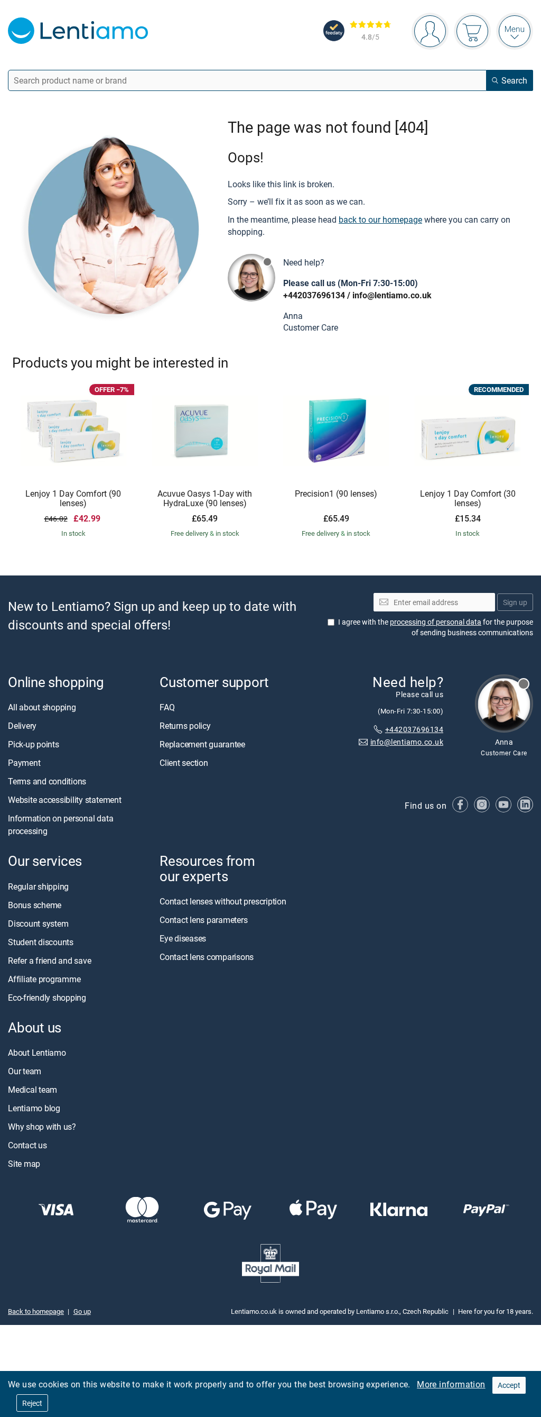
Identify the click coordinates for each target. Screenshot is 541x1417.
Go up (82, 1311)
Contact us (27, 1145)
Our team (24, 1071)
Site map (24, 1163)
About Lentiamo (37, 1052)
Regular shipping (38, 886)
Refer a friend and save (49, 960)
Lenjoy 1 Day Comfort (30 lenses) (468, 498)
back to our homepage (380, 219)
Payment (24, 763)
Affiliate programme (44, 979)
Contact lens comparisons (207, 957)
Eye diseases (183, 938)
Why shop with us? (42, 1126)
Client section (184, 763)
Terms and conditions (47, 781)
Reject (32, 1403)
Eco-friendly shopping (47, 997)
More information (451, 1384)
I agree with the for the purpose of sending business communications (435, 627)
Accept (509, 1385)
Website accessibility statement (65, 800)
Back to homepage (36, 1311)
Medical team (32, 1089)
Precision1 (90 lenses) (336, 494)
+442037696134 (314, 295)
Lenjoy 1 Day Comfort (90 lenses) (73, 498)
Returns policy (185, 726)
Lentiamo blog (34, 1108)
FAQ (167, 707)
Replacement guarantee (202, 744)
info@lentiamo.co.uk (392, 295)
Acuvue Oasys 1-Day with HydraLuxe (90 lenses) (204, 498)
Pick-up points (33, 744)
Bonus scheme (34, 905)
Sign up (515, 602)
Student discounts (40, 942)
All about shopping (42, 707)
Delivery (22, 726)
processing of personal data (435, 622)
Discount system (38, 923)
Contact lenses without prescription (223, 901)
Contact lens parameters (203, 920)
